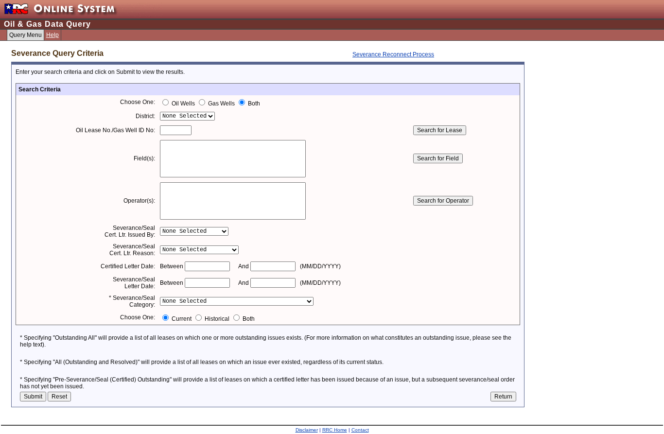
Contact (360, 430)
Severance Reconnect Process (393, 54)
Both (253, 103)
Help (52, 35)
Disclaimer (307, 430)
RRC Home (334, 430)
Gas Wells (221, 103)
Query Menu (25, 35)
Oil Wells (183, 103)
